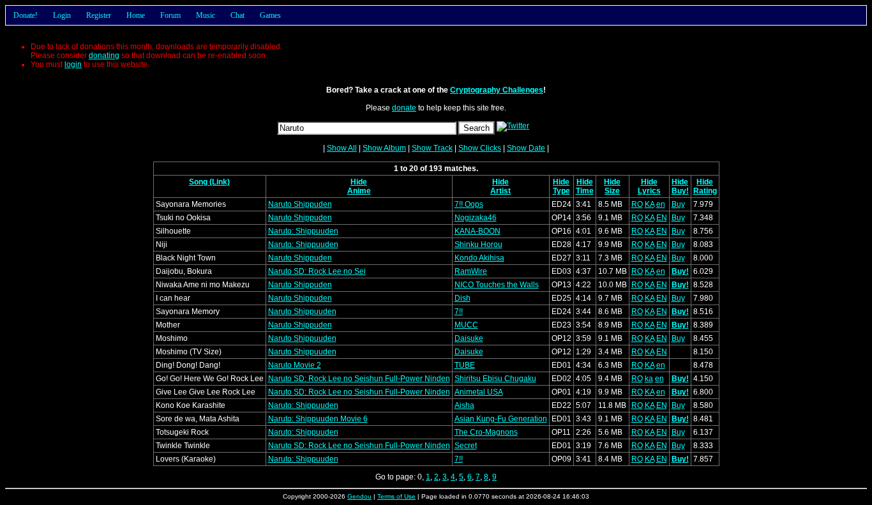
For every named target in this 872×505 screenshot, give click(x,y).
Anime (359, 190)
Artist (500, 190)
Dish (462, 298)
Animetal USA (479, 392)
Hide (358, 181)
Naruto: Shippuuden (303, 231)
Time (585, 190)
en (660, 204)
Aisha (464, 405)
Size (612, 190)
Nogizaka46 (476, 217)
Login (62, 15)
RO (637, 204)
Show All (342, 148)
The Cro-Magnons (486, 432)
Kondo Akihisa (479, 257)
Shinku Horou (478, 244)
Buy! (680, 190)
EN (661, 217)
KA (649, 204)
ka (649, 378)
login (73, 64)
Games (270, 15)
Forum (170, 15)
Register (98, 15)
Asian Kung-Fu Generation (501, 418)
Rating (705, 190)
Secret (466, 445)
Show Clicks (479, 148)
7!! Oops (469, 204)
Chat (237, 15)
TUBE (465, 365)
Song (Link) (209, 181)
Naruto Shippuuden (302, 311)
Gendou (359, 496)
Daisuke (469, 338)
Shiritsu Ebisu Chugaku (495, 378)
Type (561, 190)
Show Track (432, 148)
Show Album (384, 148)
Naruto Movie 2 (294, 365)
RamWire (471, 271)
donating (104, 55)
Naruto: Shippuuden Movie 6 (318, 418)
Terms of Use (396, 496)
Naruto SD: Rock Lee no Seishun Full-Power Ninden (359, 378)
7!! (459, 311)
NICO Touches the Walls (497, 284)
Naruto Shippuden (300, 204)
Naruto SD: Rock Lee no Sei (317, 271)
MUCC (466, 324)
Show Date (526, 148)
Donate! (25, 15)
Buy (678, 204)
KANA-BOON (477, 231)
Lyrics (649, 190)
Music (205, 15)
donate (404, 107)
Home (135, 15)
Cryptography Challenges (496, 90)
